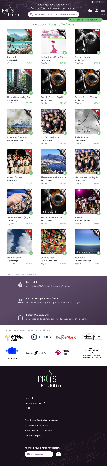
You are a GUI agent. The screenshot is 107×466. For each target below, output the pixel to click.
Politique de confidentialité (38, 430)
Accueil (7, 274)
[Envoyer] (58, 454)
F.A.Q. (28, 408)
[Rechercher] (31, 14)
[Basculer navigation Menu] (103, 10)
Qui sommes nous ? (35, 403)
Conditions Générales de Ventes (41, 420)
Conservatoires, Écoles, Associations (85, 20)
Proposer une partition (36, 425)
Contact (29, 398)
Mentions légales (33, 435)
